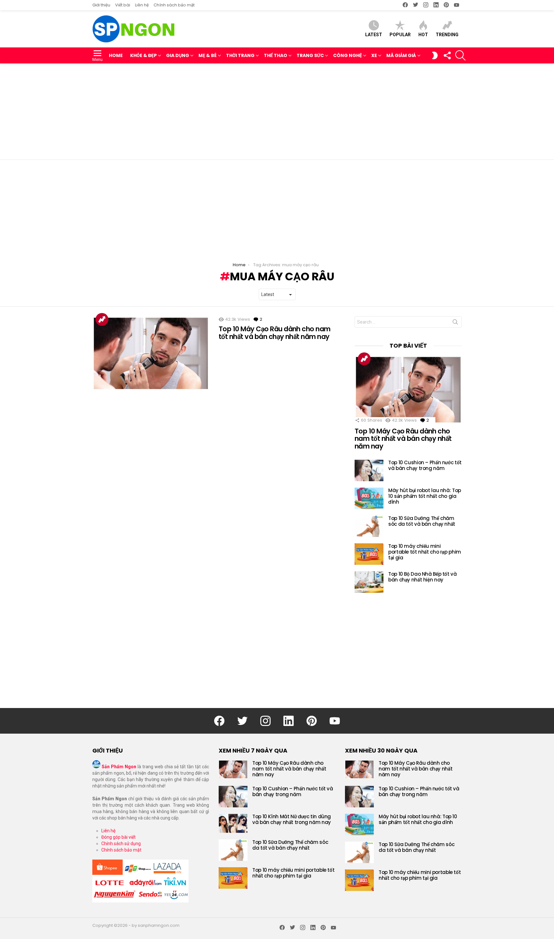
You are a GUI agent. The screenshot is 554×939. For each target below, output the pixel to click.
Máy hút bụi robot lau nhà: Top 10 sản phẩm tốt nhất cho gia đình (424, 496)
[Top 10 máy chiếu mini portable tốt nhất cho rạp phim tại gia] (369, 554)
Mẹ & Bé (207, 55)
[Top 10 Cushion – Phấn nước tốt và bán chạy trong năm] (369, 470)
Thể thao (275, 55)
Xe (374, 55)
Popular (400, 34)
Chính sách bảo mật (174, 5)
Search (455, 323)
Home (116, 55)
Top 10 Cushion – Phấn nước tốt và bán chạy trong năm (425, 465)
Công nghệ (347, 55)
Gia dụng (177, 55)
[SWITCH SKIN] (435, 55)
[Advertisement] (277, 111)
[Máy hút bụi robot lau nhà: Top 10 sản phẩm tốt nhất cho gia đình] (369, 498)
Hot (423, 34)
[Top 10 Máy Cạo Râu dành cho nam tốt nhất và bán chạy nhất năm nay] (150, 353)
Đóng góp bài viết (118, 837)
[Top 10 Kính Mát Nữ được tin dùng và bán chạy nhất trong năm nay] (233, 823)
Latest (373, 34)
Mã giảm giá (401, 55)
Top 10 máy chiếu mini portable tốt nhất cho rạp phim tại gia (424, 552)
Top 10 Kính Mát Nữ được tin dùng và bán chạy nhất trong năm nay (291, 819)
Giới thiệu (101, 5)
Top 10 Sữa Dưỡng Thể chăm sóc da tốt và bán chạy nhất (421, 521)
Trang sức (310, 55)
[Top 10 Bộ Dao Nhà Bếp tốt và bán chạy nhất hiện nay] (369, 582)
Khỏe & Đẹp (143, 55)
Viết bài (122, 5)
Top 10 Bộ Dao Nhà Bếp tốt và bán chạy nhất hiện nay (422, 577)
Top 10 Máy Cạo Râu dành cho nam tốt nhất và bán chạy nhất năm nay (275, 332)
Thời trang (240, 55)
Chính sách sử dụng (121, 843)
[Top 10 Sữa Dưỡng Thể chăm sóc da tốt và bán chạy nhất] (369, 526)
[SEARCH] (460, 55)
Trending (447, 34)
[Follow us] (447, 55)
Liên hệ (142, 5)
